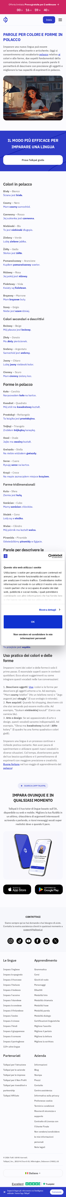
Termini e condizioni (44, 1105)
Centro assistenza (43, 1090)
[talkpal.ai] (5, 20)
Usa (31, 687)
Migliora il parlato (43, 1031)
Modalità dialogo (42, 1015)
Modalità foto (41, 995)
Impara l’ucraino (11, 995)
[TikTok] (19, 941)
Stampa (38, 1075)
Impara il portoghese (13, 1041)
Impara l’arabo (10, 1015)
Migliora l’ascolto (42, 1026)
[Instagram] (10, 941)
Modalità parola (42, 1010)
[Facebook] (37, 941)
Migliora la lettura (43, 1036)
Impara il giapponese (14, 1031)
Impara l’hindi (10, 1026)
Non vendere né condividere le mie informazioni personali (33, 636)
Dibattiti (38, 990)
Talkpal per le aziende (14, 1069)
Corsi (36, 974)
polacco (43, 54)
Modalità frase (41, 1005)
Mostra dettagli (47, 609)
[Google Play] (49, 889)
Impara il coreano (12, 1036)
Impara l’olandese (12, 1000)
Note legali (39, 1147)
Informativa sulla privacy (46, 1095)
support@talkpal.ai (33, 929)
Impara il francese (12, 979)
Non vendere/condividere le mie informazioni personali (47, 1136)
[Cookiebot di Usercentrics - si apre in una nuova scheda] (48, 556)
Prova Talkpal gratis (33, 160)
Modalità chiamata (43, 1000)
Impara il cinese (11, 1020)
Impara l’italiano (11, 984)
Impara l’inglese (11, 969)
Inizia (49, 19)
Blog (36, 1069)
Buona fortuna (11, 764)
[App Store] (17, 889)
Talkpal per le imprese (14, 1075)
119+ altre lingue (11, 1046)
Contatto (38, 1085)
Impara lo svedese (12, 1005)
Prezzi (37, 1080)
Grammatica (40, 969)
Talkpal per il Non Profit (15, 1080)
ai (59, 54)
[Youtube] (28, 941)
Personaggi (40, 984)
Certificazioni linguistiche (47, 1020)
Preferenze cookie (43, 1100)
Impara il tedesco (12, 990)
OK (33, 621)
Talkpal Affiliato (11, 1095)
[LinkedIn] (46, 941)
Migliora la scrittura (44, 1041)
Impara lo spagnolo (13, 974)
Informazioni (40, 1064)
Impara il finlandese (13, 1010)
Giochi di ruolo (41, 979)
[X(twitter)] (55, 941)
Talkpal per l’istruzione (14, 1064)
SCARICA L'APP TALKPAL (35, 785)
